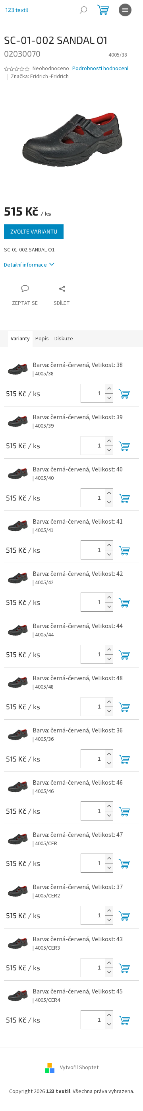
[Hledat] (83, 10)
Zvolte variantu (33, 231)
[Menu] (125, 10)
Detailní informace (25, 265)
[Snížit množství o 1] (109, 397)
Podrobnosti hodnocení (100, 69)
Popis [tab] (42, 339)
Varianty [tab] (20, 339)
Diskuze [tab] (63, 339)
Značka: (40, 76)
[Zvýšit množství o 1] (109, 388)
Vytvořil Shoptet (79, 1068)
